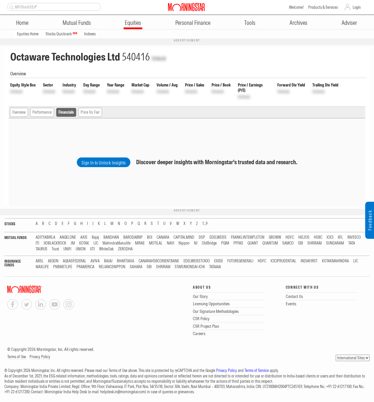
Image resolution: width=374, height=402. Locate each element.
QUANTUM (270, 243)
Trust (55, 249)
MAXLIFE (42, 267)
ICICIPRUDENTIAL (283, 261)
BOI (149, 237)
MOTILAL (155, 243)
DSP (202, 237)
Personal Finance (192, 22)
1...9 (204, 223)
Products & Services (323, 7)
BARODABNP (133, 237)
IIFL (340, 237)
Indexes (90, 34)
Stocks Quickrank (61, 34)
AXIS (83, 237)
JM (73, 243)
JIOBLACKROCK (55, 243)
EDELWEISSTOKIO (196, 261)
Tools (249, 22)
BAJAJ (108, 261)
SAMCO (288, 243)
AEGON (53, 261)
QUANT (252, 243)
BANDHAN (111, 237)
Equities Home (28, 34)
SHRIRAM (314, 243)
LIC (96, 243)
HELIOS (303, 237)
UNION (81, 249)
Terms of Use (16, 356)
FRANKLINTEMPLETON (247, 237)
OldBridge (209, 243)
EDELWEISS (217, 237)
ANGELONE (68, 237)
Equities (133, 22)
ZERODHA (125, 249)
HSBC (318, 237)
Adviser (349, 22)
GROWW (275, 237)
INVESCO (354, 237)
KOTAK (84, 243)
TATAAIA (215, 267)
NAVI (170, 243)
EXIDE (218, 261)
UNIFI (67, 249)
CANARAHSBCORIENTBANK (158, 261)
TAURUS (41, 249)
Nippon (184, 243)
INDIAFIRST (309, 261)
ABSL (40, 261)
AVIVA (95, 261)
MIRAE (140, 243)
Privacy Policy (40, 356)
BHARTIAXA (125, 261)
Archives (298, 22)
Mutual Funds (77, 22)
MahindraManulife (117, 243)
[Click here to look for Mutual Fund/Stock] (11, 7)
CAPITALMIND (184, 237)
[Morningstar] (36, 289)
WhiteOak (106, 249)
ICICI (330, 237)
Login (357, 7)
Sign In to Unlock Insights (104, 163)
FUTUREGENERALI (240, 261)
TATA (351, 243)
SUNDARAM (335, 243)
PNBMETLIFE (62, 267)
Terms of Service (257, 370)
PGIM (225, 243)
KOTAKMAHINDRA (335, 261)
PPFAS (238, 243)
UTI (92, 249)
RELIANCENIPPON (112, 267)
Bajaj (95, 237)
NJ (196, 243)
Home (22, 22)
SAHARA (136, 267)
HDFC (289, 237)
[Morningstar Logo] (186, 7)
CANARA (163, 237)
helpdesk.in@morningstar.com (122, 391)
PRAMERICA (85, 267)
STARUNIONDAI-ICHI (190, 267)
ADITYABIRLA (45, 237)
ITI (37, 243)
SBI (300, 243)
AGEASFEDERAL (74, 261)
